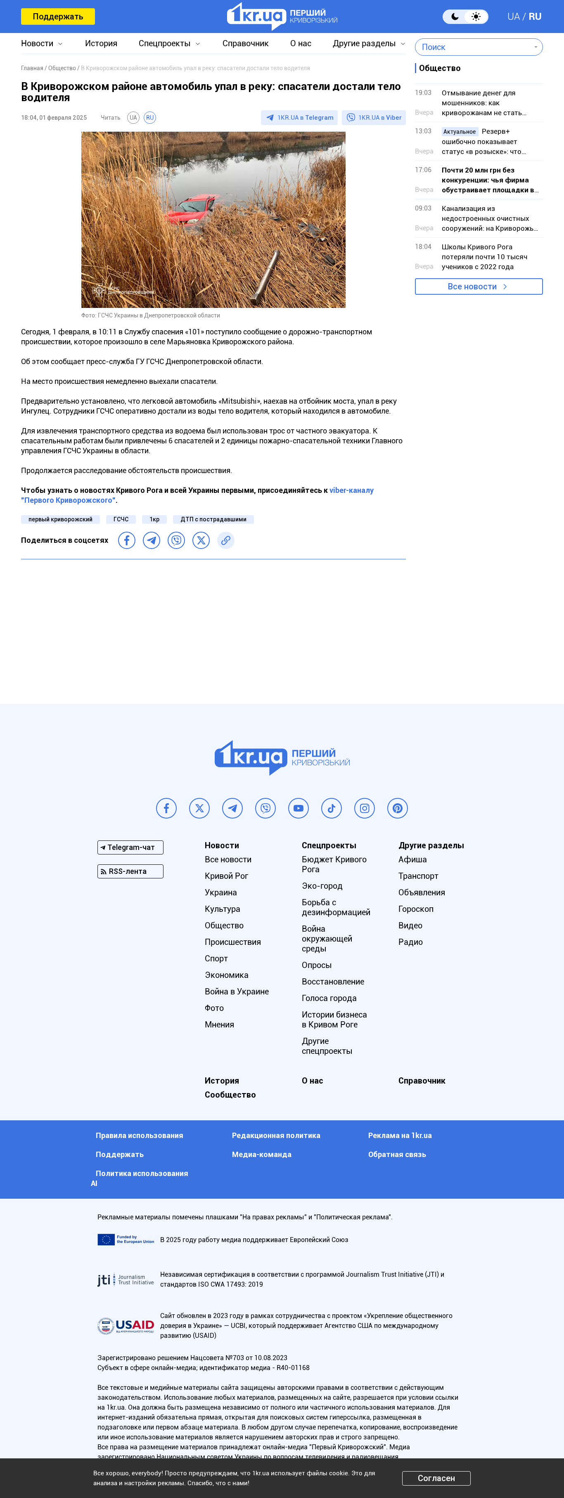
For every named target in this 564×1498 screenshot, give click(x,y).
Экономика (227, 975)
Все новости (472, 286)
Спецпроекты (165, 43)
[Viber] (176, 540)
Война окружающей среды (327, 939)
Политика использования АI (139, 1178)
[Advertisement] (213, 625)
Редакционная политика (276, 1135)
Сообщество (230, 1095)
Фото (214, 1008)
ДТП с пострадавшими (213, 519)
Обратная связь (397, 1154)
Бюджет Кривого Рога (334, 864)
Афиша (412, 859)
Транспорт (418, 876)
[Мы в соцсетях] (166, 808)
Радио (410, 942)
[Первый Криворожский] (282, 16)
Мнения (219, 1024)
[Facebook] (126, 540)
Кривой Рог (226, 876)
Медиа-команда (261, 1154)
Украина (221, 892)
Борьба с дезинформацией (336, 907)
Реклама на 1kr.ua (400, 1135)
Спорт (216, 958)
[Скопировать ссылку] (226, 540)
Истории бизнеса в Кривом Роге (334, 1019)
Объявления (421, 892)
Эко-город (322, 886)
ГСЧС (121, 519)
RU (535, 16)
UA (513, 16)
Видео (410, 925)
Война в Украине (237, 991)
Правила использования (139, 1135)
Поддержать (58, 16)
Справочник (246, 43)
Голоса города (329, 998)
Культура (222, 909)
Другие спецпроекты (327, 1046)
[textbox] (473, 47)
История (101, 43)
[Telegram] (151, 540)
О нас (300, 43)
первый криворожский (60, 519)
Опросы (317, 965)
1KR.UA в (305, 117)
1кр (154, 519)
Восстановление (333, 982)
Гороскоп (416, 909)
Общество (224, 925)
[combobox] (473, 47)
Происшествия (233, 942)
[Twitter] (201, 540)
